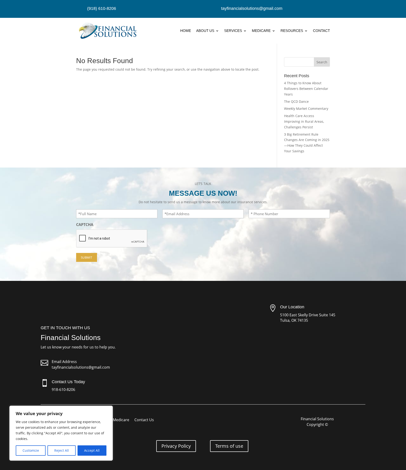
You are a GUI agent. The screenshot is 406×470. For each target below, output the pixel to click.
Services (233, 31)
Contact (321, 31)
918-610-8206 (63, 389)
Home (185, 31)
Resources (292, 31)
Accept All (92, 450)
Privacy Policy (176, 446)
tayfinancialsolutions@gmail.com (81, 367)
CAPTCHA (84, 224)
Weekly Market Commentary (306, 108)
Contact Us (144, 420)
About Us (205, 31)
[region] (61, 433)
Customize (31, 450)
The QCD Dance (296, 101)
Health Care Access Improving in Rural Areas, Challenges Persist (304, 121)
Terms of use (229, 446)
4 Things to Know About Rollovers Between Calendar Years (306, 88)
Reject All (61, 450)
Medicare (261, 31)
